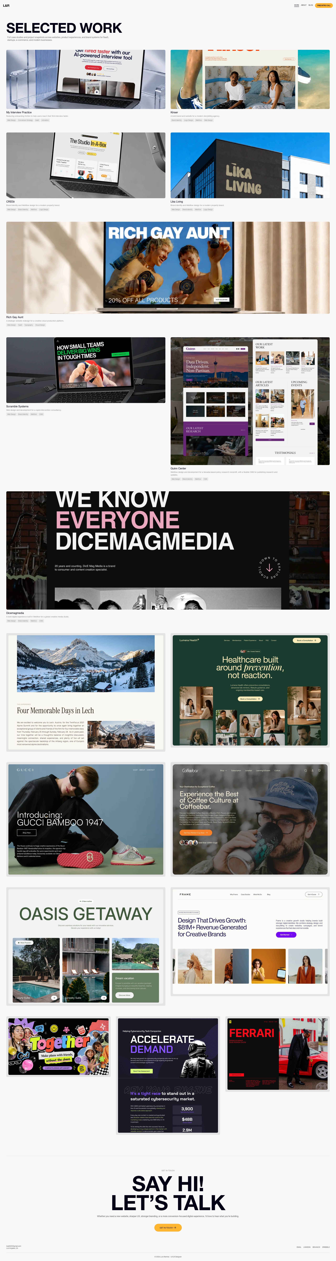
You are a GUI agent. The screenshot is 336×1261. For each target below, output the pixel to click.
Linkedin (307, 1247)
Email (299, 1247)
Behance (316, 1247)
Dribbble (326, 1247)
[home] (6, 5)
